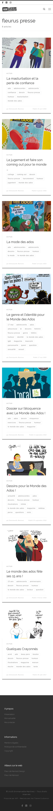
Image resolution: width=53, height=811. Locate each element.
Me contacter (9, 722)
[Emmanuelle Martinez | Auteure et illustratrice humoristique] (9, 9)
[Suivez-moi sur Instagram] (10, 2)
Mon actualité (9, 718)
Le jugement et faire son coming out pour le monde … (26, 164)
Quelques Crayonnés (22, 649)
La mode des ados (20, 242)
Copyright (8, 751)
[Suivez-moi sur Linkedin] (6, 2)
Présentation (9, 714)
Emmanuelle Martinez (16, 109)
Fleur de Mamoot (11, 775)
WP (16, 798)
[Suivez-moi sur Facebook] (2, 2)
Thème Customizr (41, 798)
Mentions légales (11, 743)
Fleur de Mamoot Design (14, 771)
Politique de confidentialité (15, 747)
